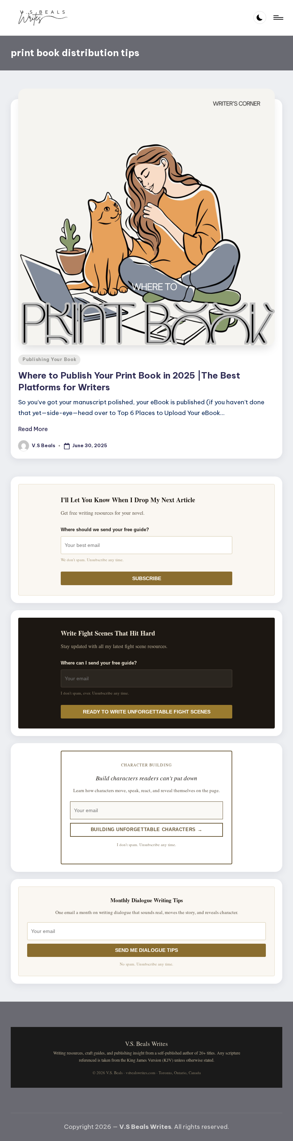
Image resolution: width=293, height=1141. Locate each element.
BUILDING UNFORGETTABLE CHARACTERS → (147, 829)
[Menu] (277, 17)
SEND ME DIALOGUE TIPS (146, 950)
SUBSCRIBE (146, 578)
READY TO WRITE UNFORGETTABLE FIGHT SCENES (146, 712)
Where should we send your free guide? (105, 529)
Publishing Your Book (49, 359)
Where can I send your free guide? (99, 663)
